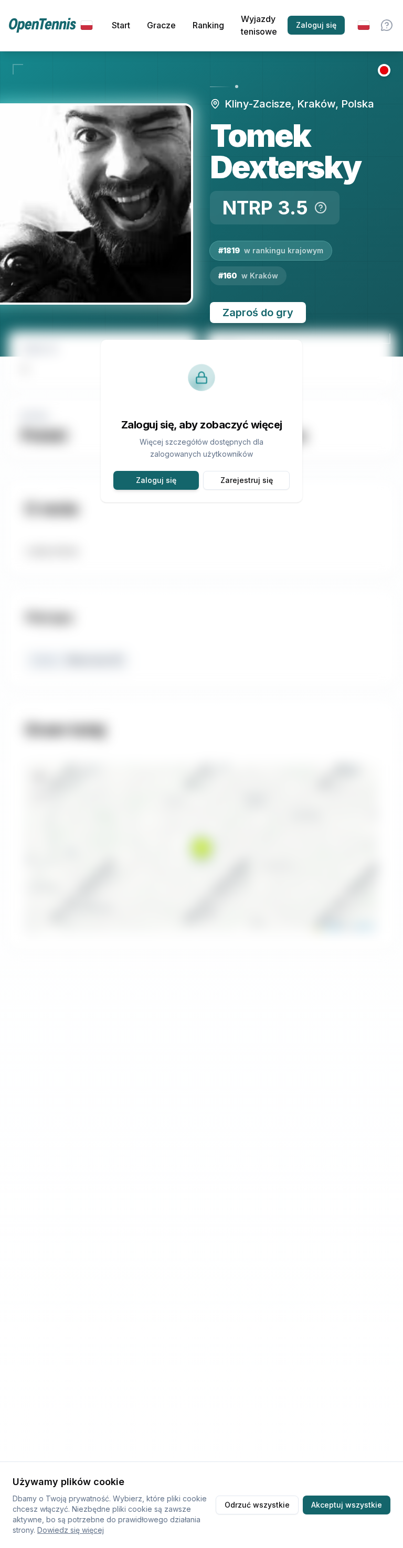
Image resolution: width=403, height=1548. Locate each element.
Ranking (208, 25)
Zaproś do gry (257, 312)
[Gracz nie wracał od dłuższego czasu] (384, 70)
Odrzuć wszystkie (257, 1504)
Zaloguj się (316, 24)
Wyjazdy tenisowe (259, 25)
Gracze (161, 25)
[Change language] (363, 25)
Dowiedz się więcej (70, 1529)
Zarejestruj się (246, 480)
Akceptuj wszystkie (346, 1504)
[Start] (50, 25)
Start (121, 25)
